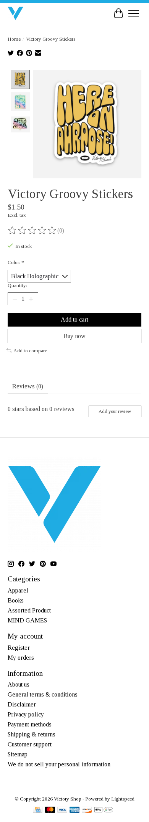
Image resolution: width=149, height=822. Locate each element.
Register (19, 647)
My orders (21, 657)
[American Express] (74, 810)
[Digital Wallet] (103, 810)
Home (14, 39)
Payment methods (30, 724)
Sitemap (18, 754)
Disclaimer (22, 704)
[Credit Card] (37, 810)
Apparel (18, 590)
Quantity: (17, 285)
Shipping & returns (31, 734)
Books (16, 600)
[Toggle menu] (133, 13)
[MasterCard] (50, 810)
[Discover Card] (87, 810)
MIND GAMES (27, 620)
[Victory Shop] (15, 13)
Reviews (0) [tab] (27, 386)
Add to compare (30, 350)
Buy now (74, 336)
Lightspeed (122, 799)
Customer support (30, 744)
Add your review (115, 411)
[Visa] (62, 810)
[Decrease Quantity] (15, 299)
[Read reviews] (32, 230)
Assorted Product (29, 610)
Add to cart (74, 319)
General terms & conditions (43, 694)
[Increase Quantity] (31, 299)
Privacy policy (26, 714)
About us (18, 684)
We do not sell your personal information (59, 764)
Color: (16, 262)
